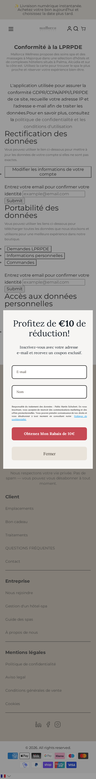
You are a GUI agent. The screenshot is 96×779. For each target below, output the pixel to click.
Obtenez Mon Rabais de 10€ (49, 433)
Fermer (49, 453)
